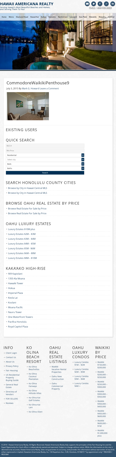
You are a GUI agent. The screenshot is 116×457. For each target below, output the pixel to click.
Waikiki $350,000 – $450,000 (102, 404)
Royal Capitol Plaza (18, 326)
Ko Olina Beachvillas (34, 368)
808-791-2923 (104, 8)
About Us (10, 361)
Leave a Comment (49, 88)
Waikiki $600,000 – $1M (102, 423)
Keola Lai (13, 297)
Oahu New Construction (58, 377)
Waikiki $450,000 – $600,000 (102, 414)
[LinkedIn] (112, 4)
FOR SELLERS (12, 398)
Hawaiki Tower (15, 283)
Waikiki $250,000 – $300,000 (102, 384)
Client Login (11, 353)
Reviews (9, 403)
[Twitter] (93, 4)
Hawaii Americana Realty (26, 6)
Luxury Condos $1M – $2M (82, 363)
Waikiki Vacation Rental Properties (59, 369)
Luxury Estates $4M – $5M (22, 243)
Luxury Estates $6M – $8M (22, 253)
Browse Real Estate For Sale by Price (27, 208)
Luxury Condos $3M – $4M (82, 377)
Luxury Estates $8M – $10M (22, 258)
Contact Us (11, 357)
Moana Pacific (15, 307)
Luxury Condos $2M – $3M (82, 370)
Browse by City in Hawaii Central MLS (27, 188)
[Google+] (106, 4)
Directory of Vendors (11, 393)
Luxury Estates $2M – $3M (22, 234)
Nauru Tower (15, 312)
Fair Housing (12, 370)
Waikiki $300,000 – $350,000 (102, 394)
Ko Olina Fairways (33, 384)
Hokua (11, 288)
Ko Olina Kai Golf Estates (34, 399)
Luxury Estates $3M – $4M (22, 238)
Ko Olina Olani (35, 411)
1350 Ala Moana (16, 278)
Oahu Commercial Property (57, 386)
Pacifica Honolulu (17, 321)
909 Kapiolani (15, 273)
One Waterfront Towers (20, 317)
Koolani (12, 302)
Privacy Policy (12, 366)
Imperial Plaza (15, 292)
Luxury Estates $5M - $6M (21, 248)
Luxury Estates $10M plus (21, 229)
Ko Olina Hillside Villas (35, 392)
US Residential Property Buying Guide (13, 377)
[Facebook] (100, 4)
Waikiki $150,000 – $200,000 (102, 365)
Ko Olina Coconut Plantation (33, 376)
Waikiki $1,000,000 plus (102, 433)
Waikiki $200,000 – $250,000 (102, 375)
